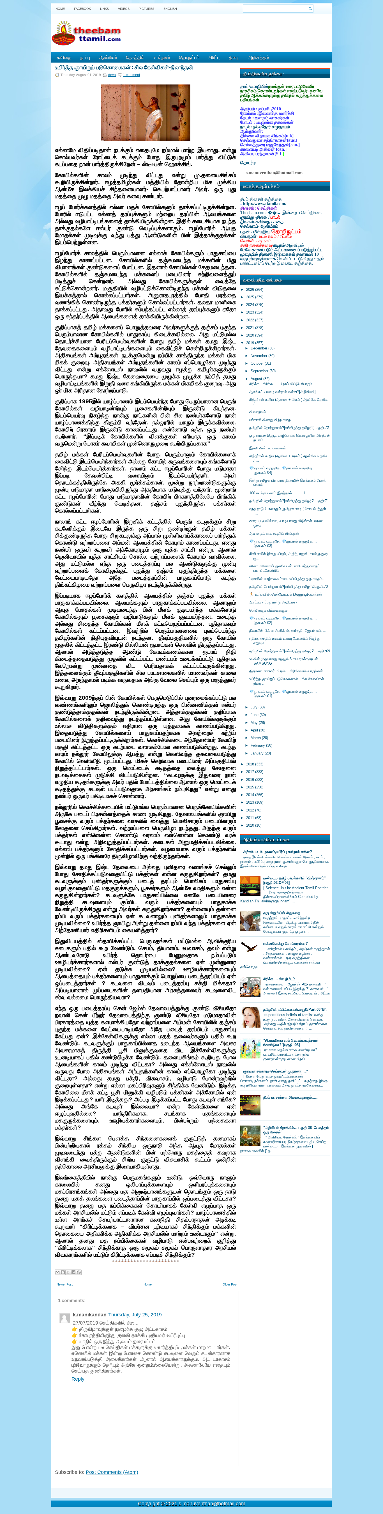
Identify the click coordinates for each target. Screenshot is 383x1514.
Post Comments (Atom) (112, 1472)
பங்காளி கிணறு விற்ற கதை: (270, 420)
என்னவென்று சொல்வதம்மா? (285, 943)
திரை (234, 57)
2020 (250, 335)
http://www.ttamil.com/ (264, 203)
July (255, 707)
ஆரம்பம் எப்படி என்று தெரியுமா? (273, 602)
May (255, 723)
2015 (250, 787)
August (257, 379)
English (170, 8)
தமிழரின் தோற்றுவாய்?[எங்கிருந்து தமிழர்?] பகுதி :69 (289, 651)
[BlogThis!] (63, 1272)
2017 (250, 772)
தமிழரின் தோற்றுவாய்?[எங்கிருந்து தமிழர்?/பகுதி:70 (288, 586)
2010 (250, 825)
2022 (250, 320)
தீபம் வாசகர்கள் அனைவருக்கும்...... (291, 1097)
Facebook (82, 8)
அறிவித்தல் (258, 57)
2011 (250, 818)
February (258, 745)
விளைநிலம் (257, 412)
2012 (250, 810)
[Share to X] (68, 1272)
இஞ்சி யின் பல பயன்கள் (267, 448)
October (258, 363)
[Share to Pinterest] (79, 1272)
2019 (250, 343)
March (256, 738)
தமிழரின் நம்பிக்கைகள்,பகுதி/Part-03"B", (295, 1009)
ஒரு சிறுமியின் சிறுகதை (281, 913)
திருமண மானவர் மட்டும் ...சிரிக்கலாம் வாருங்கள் (286, 671)
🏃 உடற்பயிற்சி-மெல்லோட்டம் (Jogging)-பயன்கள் (285, 594)
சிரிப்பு (214, 57)
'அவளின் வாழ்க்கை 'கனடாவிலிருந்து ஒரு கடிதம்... (287, 579)
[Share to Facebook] (73, 1272)
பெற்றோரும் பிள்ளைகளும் (268, 610)
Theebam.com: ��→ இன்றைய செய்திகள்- (281, 212)
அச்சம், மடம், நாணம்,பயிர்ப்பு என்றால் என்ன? (277, 852)
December (259, 348)
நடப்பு (85, 57)
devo (112, 75)
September (260, 371)
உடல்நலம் (162, 57)
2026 (250, 289)
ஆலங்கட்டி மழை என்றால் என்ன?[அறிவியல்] (282, 392)
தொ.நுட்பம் (189, 57)
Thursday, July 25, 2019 (135, 1315)
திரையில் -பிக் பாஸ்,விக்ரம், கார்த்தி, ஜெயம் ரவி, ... (287, 630)
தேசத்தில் (135, 57)
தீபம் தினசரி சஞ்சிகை (261, 199)
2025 (250, 297)
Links (104, 8)
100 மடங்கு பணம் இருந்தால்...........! (277, 493)
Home (60, 8)
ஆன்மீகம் (108, 57)
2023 (250, 312)
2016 (250, 779)
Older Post (230, 1284)
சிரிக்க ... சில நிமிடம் (279, 979)
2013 (250, 802)
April (255, 730)
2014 (250, 795)
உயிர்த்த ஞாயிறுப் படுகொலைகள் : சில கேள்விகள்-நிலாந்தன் (124, 67)
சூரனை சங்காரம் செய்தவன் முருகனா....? (275, 1071)
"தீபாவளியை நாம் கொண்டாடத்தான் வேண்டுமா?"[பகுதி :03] (291, 1042)
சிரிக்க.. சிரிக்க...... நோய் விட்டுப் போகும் (280, 384)
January (258, 753)
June (255, 715)
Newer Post (65, 1284)
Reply (77, 1379)
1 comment (131, 75)
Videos (124, 8)
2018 (250, 764)
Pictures (146, 8)
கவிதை (64, 57)
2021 (250, 328)
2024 (250, 305)
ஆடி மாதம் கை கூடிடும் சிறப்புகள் (274, 533)
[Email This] (57, 1272)
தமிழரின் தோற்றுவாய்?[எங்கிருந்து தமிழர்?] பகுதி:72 (289, 428)
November (259, 356)
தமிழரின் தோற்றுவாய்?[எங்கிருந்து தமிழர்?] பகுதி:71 (289, 501)
